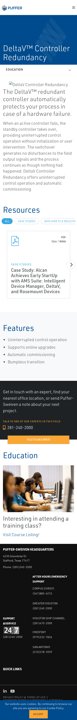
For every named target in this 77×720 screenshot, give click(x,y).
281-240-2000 (20, 427)
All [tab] (7, 221)
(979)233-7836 (42, 637)
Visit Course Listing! (21, 534)
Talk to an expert (38, 439)
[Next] (71, 264)
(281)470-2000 (42, 623)
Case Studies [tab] (27, 221)
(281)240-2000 (22, 567)
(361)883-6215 (42, 593)
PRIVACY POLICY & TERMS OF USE (24, 697)
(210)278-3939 (42, 652)
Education (14, 69)
